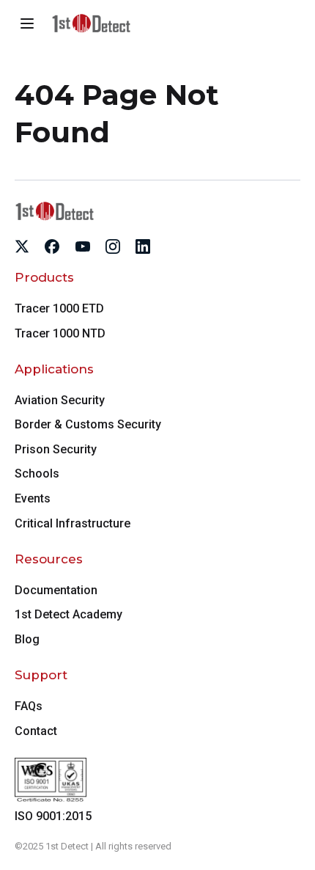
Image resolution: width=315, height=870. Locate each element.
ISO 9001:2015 (53, 816)
